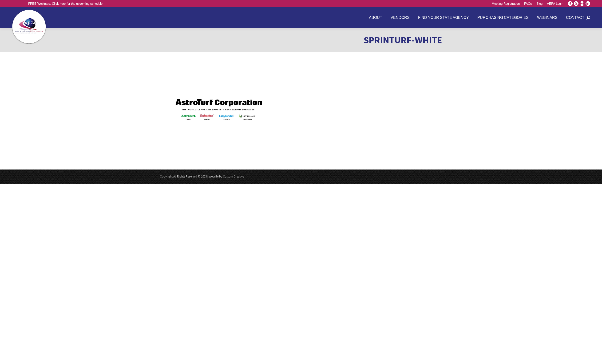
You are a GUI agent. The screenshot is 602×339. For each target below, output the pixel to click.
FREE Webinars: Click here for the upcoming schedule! (65, 3)
